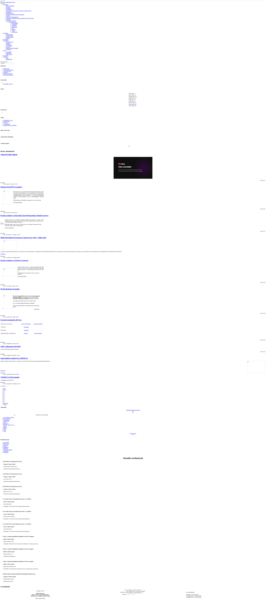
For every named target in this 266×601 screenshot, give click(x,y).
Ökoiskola (8, 19)
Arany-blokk (6, 442)
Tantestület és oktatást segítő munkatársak (15, 14)
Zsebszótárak (14, 32)
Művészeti (5, 448)
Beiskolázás (6, 39)
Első (4, 388)
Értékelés (14, 29)
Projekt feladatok (38, 333)
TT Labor (5, 122)
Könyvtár (8, 47)
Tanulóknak (6, 40)
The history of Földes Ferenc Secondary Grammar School (18, 10)
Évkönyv (8, 15)
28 (3, 396)
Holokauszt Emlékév (7, 73)
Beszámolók (14, 27)
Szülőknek (5, 33)
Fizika (4, 430)
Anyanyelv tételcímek (26, 323)
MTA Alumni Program (8, 75)
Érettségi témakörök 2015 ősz (11, 320)
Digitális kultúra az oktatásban (9, 125)
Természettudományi (7, 449)
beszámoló (4, 380)
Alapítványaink (9, 35)
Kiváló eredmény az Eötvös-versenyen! (14, 260)
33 (3, 402)
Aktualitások (9, 52)
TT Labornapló (6, 124)
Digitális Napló (9, 34)
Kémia (4, 428)
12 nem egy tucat (7, 71)
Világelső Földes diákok (9, 154)
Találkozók (14, 25)
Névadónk (8, 8)
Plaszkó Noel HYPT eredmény (11, 187)
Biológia (5, 427)
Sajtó (13, 28)
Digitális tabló (9, 59)
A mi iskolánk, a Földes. (8, 417)
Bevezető (8, 7)
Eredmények (9, 12)
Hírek (7, 58)
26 (3, 393)
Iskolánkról (5, 4)
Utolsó (4, 404)
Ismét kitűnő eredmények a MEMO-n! (14, 358)
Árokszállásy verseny (8, 84)
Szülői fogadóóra (10, 37)
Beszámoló (8, 53)
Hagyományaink (7, 418)
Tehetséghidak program (8, 70)
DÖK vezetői (9, 54)
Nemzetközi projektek (11, 20)
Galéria (13, 30)
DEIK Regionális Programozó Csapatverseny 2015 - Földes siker (23, 238)
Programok (5, 55)
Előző (4, 389)
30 (3, 398)
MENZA (8, 38)
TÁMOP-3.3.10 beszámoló (10, 377)
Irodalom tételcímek (38, 323)
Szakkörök (8, 44)
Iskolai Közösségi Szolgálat (12, 48)
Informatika (5, 444)
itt (12, 349)
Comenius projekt (13, 22)
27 (3, 394)
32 (3, 401)
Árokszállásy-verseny (8, 120)
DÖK (4, 50)
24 (3, 391)
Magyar (5, 446)
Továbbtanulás (9, 45)
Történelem (5, 452)
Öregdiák (5, 57)
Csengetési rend (9, 42)
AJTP (4, 431)
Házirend (8, 43)
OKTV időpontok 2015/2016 (11, 346)
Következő (5, 403)
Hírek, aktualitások (10, 5)
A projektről (14, 24)
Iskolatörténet (9, 9)
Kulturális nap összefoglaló (6, 420)
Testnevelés (5, 451)
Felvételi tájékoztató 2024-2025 (133, 410)
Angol (4, 422)
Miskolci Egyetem (131, 594)
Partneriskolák (15, 23)
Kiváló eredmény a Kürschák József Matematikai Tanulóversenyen (24, 215)
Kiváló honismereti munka (10, 289)
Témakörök (26, 327)
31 (3, 399)
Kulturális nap (6, 68)
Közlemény (8, 49)
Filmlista (26, 333)
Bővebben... (3, 254)
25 (3, 392)
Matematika (5, 423)
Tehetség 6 (5, 72)
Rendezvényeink (9, 13)
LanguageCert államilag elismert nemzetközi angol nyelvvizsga (20, 18)
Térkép (144, 590)
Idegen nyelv (6, 443)
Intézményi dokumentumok (12, 17)
